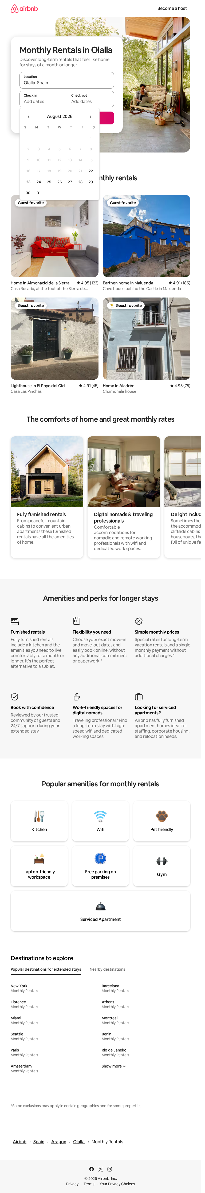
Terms (89, 1183)
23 (28, 182)
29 (91, 182)
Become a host (172, 8)
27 (70, 182)
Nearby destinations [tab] (107, 969)
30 (28, 192)
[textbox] (43, 101)
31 (39, 192)
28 (80, 182)
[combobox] (67, 82)
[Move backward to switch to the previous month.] (28, 116)
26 (59, 182)
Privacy (72, 1183)
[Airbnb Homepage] (24, 8)
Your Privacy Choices (117, 1183)
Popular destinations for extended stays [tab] (46, 969)
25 (49, 182)
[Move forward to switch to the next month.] (90, 116)
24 (39, 182)
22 (91, 171)
